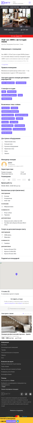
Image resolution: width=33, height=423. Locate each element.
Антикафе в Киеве (6, 374)
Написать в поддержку (16, 410)
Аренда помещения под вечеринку (11, 364)
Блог (2, 357)
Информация (4, 7)
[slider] (6, 46)
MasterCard (17, 417)
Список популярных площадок (9, 389)
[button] (19, 2)
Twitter (26, 394)
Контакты (4, 344)
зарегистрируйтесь (9, 303)
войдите (20, 303)
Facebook (22, 394)
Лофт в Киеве (5, 366)
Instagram (30, 394)
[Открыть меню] (30, 3)
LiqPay (9, 417)
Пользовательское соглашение (10, 352)
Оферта (3, 355)
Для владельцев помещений (9, 347)
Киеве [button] (12, 380)
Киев (21, 44)
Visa (24, 417)
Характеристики (14, 7)
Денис (10, 162)
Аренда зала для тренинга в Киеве (11, 369)
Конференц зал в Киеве (8, 371)
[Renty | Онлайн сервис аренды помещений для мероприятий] (5, 3)
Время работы (24, 7)
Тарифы (3, 350)
